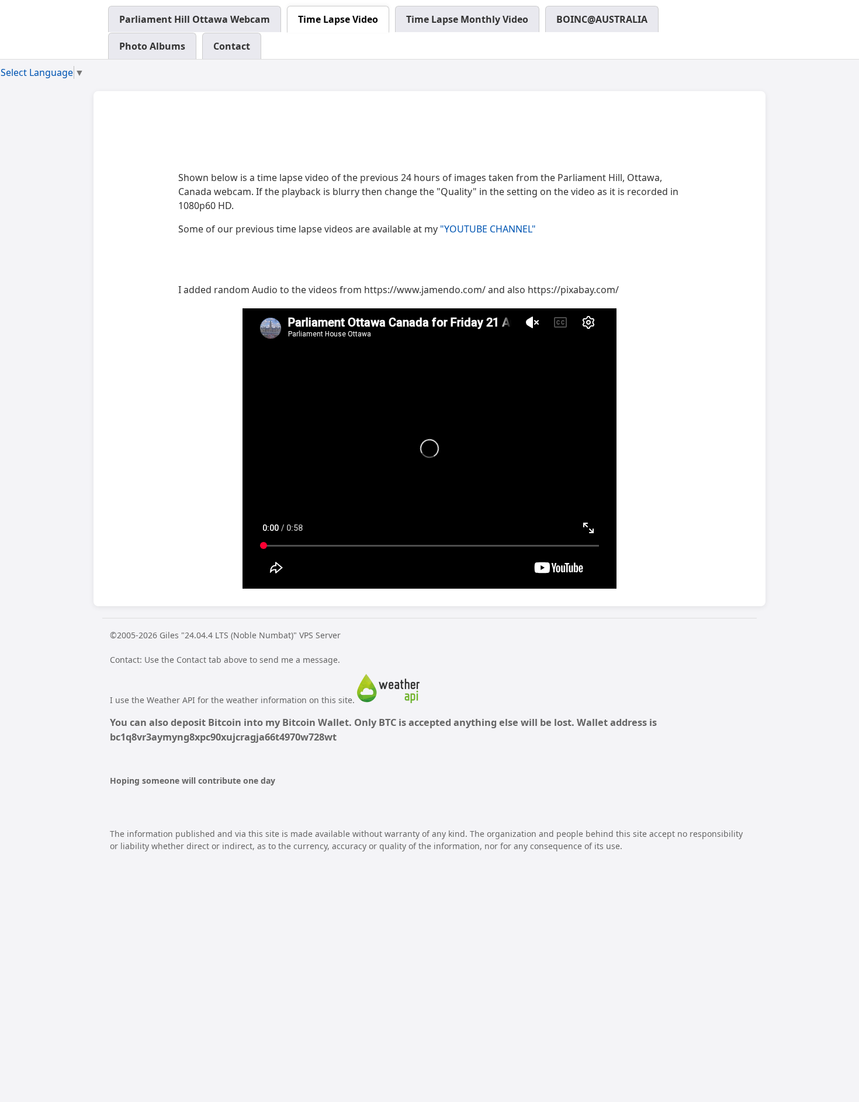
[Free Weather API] (388, 699)
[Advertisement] (391, 135)
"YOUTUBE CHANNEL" (488, 229)
